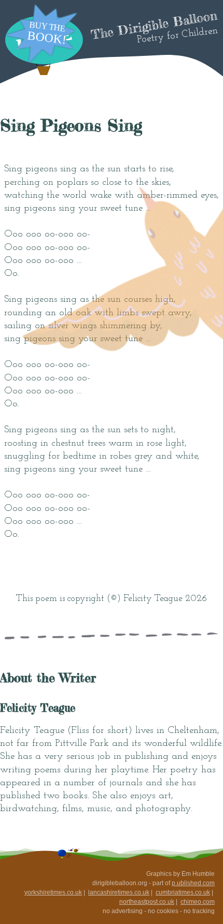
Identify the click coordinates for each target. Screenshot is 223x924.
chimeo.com (197, 901)
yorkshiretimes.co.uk (53, 892)
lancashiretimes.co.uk (118, 892)
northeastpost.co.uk (146, 901)
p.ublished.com (193, 883)
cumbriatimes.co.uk (183, 892)
